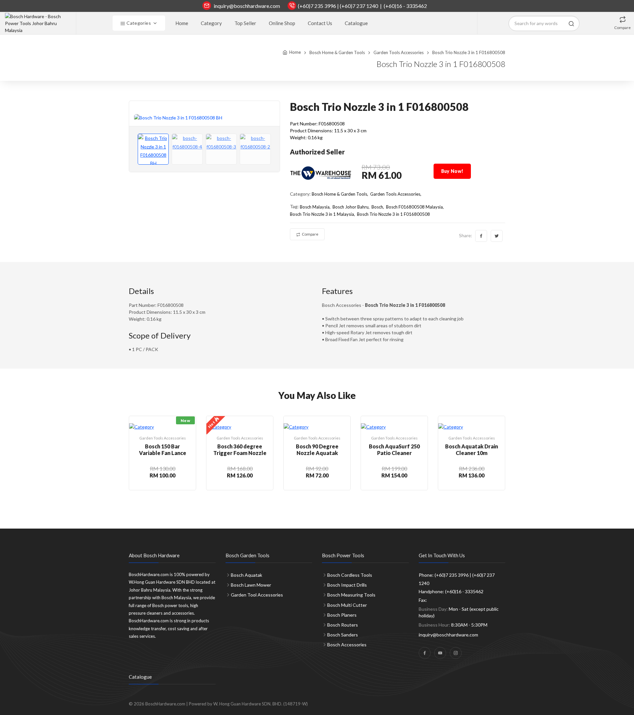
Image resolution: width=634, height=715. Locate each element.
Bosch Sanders (342, 634)
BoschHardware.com (165, 703)
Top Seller (245, 23)
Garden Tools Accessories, (395, 194)
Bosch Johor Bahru (351, 207)
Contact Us (320, 23)
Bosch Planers (342, 615)
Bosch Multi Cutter (347, 605)
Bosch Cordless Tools (349, 575)
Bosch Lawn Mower (251, 585)
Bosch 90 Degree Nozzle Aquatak (317, 449)
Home (181, 23)
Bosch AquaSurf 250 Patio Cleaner (394, 449)
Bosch (377, 207)
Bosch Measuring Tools (351, 595)
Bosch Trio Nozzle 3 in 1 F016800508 (393, 214)
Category (211, 23)
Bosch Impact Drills (347, 585)
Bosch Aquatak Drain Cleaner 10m (471, 449)
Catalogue (356, 23)
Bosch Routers (342, 625)
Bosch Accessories (347, 644)
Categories (138, 23)
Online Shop (282, 23)
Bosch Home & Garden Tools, (340, 194)
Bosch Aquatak (246, 575)
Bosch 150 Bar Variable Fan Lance (162, 449)
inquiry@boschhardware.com (247, 6)
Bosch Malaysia (315, 207)
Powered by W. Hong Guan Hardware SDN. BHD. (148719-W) (248, 703)
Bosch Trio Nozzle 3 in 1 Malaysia (322, 214)
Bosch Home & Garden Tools (337, 52)
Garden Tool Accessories (257, 595)
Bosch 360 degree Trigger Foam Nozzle (239, 449)
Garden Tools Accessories (398, 52)
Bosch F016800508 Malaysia (414, 207)
